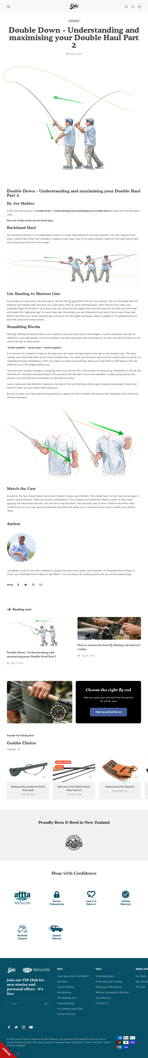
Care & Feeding (65, 986)
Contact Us (102, 1003)
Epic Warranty (103, 997)
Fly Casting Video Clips (70, 1008)
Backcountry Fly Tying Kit (120, 786)
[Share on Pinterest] (33, 585)
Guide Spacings (65, 1003)
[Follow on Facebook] (9, 1027)
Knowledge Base (105, 976)
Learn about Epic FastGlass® (73, 976)
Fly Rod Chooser (66, 1014)
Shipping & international (109, 986)
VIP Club (140, 986)
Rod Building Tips (66, 997)
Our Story (141, 976)
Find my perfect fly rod (108, 711)
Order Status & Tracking (109, 981)
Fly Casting (74, 21)
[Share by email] (41, 585)
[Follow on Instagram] (24, 1027)
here (50, 220)
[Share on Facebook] (18, 585)
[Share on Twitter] (26, 585)
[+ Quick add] (44, 777)
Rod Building (64, 992)
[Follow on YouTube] (31, 1027)
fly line (72, 301)
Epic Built (62, 981)
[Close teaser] (18, 1054)
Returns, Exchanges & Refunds (112, 992)
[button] (8, 1049)
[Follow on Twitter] (16, 1027)
